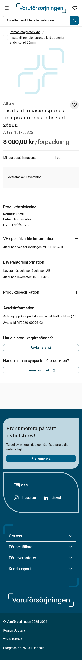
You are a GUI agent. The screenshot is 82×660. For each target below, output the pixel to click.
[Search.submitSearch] (74, 20)
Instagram (29, 498)
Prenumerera (41, 458)
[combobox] (41, 20)
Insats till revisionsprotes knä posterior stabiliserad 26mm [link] (37, 40)
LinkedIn (57, 498)
